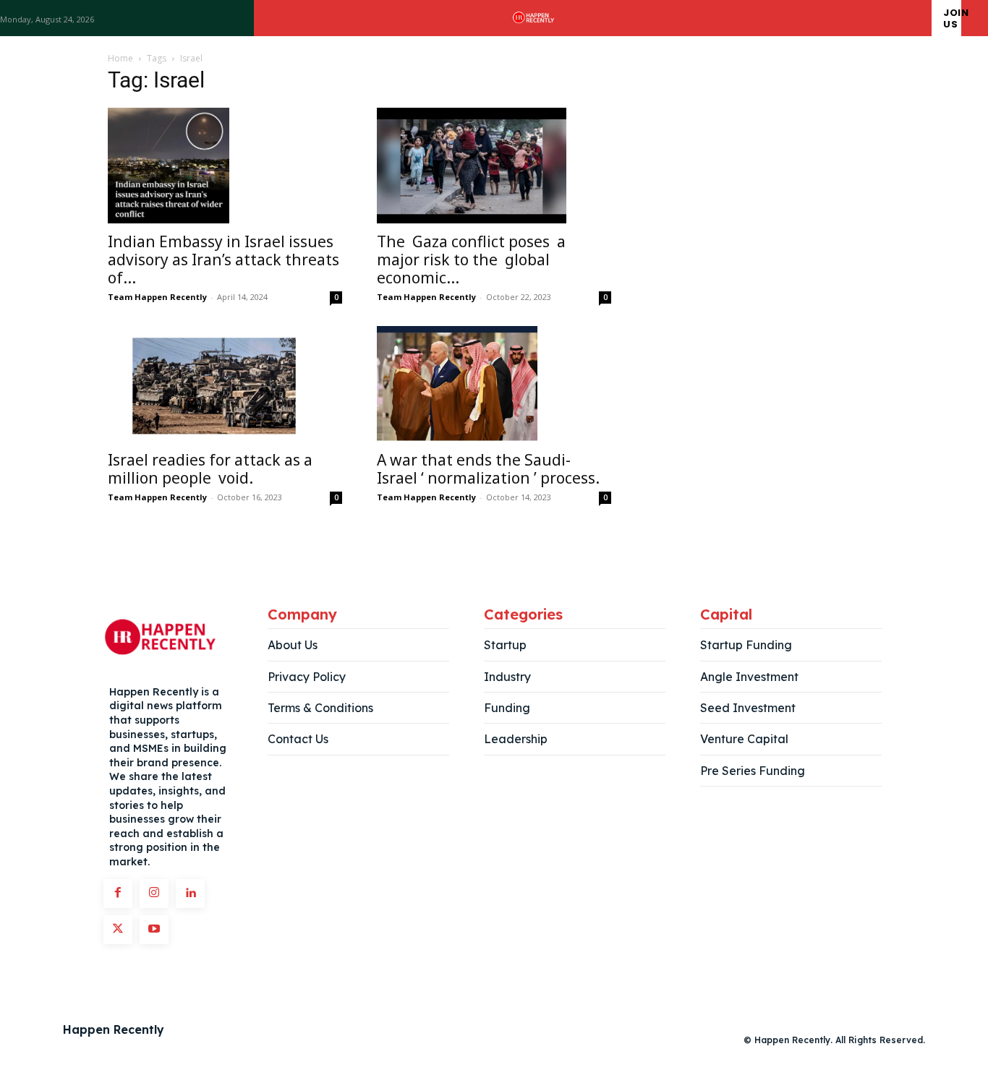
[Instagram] (154, 893)
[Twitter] (117, 929)
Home (120, 58)
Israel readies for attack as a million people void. (210, 469)
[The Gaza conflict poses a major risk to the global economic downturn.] (494, 165)
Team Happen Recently (157, 296)
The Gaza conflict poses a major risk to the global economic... (471, 259)
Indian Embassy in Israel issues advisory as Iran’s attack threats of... (223, 259)
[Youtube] (154, 929)
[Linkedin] (190, 893)
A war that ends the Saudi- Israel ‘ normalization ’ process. (493, 469)
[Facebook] (117, 893)
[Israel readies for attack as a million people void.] (225, 384)
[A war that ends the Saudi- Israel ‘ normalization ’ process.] (494, 384)
